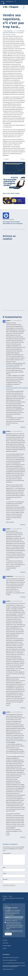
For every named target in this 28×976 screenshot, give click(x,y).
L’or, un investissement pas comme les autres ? (14, 962)
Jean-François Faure (8, 30)
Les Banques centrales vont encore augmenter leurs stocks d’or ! (12, 305)
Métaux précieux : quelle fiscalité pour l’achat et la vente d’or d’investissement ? (14, 966)
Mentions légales (7, 945)
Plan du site (5, 943)
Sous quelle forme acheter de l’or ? (11, 957)
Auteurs (2, 1)
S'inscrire (8, 934)
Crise (19, 30)
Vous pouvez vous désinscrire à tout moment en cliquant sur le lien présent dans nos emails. (14, 931)
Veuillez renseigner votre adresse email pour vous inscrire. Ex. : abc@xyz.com (13, 920)
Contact (5, 948)
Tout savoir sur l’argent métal (9, 960)
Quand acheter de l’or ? (8, 969)
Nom (4, 867)
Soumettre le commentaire (9, 885)
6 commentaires (20, 32)
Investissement (11, 32)
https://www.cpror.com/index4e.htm (16, 740)
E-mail (4, 873)
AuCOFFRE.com (9, 1)
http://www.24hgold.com (12, 366)
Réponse (23, 427)
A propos (5, 940)
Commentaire (7, 853)
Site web (5, 879)
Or (15, 32)
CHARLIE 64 (9, 576)
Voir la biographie (18, 223)
